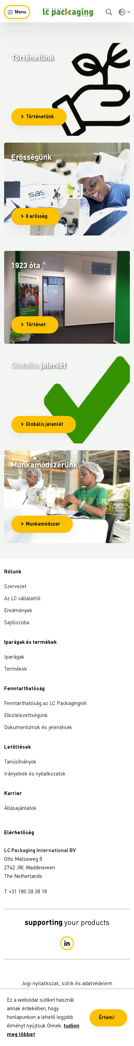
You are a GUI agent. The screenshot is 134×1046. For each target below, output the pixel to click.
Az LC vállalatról (22, 599)
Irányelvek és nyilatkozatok (35, 774)
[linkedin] (67, 943)
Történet (36, 324)
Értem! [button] (106, 1017)
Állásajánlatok (20, 808)
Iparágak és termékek (30, 642)
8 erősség (36, 216)
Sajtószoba (16, 623)
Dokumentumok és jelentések (38, 727)
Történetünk (40, 116)
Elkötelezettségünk (26, 715)
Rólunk (12, 572)
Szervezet (15, 587)
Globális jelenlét (44, 424)
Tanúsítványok (20, 762)
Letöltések (17, 747)
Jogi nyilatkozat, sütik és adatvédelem (67, 984)
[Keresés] (109, 12)
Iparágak (14, 657)
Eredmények (18, 611)
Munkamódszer (43, 524)
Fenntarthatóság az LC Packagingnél (45, 703)
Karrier (13, 793)
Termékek (15, 669)
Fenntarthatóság (24, 689)
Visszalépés (26, 28)
